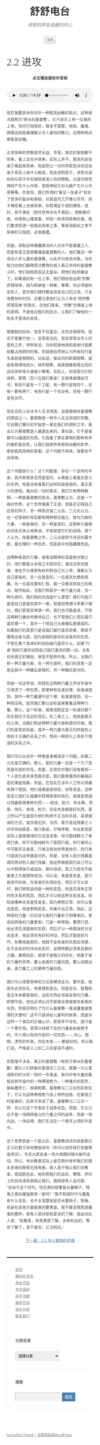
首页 (18, 1269)
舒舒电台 (50, 12)
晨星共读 (22, 1302)
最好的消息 (24, 1276)
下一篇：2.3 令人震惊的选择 (50, 1240)
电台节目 (22, 1282)
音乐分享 (22, 1309)
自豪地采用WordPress (55, 1435)
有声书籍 (22, 1296)
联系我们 (22, 1315)
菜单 (50, 40)
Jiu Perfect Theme (20, 1435)
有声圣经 (22, 1289)
